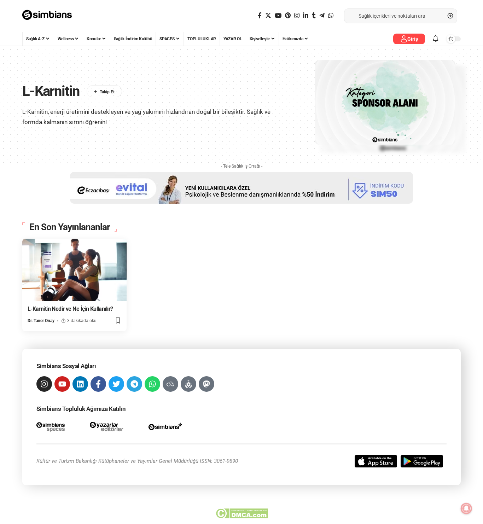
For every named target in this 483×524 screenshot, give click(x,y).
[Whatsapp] (152, 384)
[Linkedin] (80, 384)
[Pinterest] (287, 16)
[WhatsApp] (330, 16)
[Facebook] (259, 16)
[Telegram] (322, 16)
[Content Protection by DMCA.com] (241, 513)
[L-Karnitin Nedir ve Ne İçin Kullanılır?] (74, 270)
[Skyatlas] (170, 384)
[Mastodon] (206, 384)
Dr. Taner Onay (41, 320)
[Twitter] (268, 16)
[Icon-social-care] (188, 384)
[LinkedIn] (305, 16)
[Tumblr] (314, 16)
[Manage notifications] (466, 508)
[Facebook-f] (98, 384)
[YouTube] (278, 16)
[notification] (435, 39)
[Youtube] (62, 384)
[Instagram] (296, 16)
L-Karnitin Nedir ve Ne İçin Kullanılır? (70, 308)
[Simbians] (50, 16)
